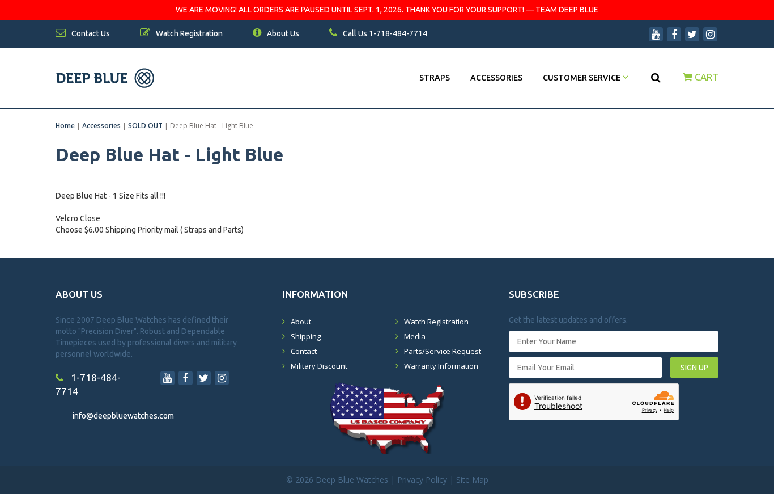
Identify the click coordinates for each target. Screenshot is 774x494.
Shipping (306, 336)
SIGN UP (694, 367)
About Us (282, 33)
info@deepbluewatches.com (123, 415)
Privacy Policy (422, 479)
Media (415, 336)
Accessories (496, 77)
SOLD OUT (145, 125)
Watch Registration (436, 321)
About (301, 321)
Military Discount (319, 366)
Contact (304, 351)
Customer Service (582, 77)
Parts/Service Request (442, 351)
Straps (434, 77)
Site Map (472, 479)
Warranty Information (441, 366)
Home (65, 125)
